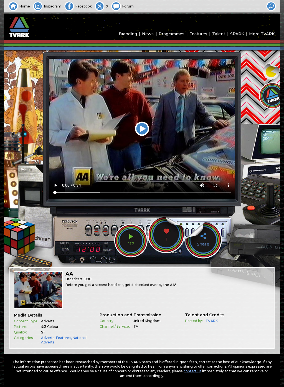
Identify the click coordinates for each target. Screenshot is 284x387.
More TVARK (262, 33)
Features (198, 33)
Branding (128, 33)
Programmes (171, 33)
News (148, 33)
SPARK (237, 33)
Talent (218, 33)
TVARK (212, 321)
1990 (87, 279)
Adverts (47, 338)
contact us (192, 371)
